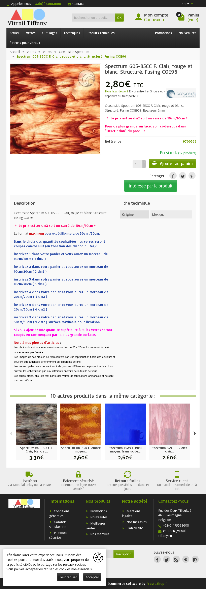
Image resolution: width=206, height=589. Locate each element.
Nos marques (99, 534)
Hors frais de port (117, 91)
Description (24, 203)
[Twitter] (166, 559)
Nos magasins (137, 522)
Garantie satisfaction (58, 524)
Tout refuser (68, 577)
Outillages (49, 33)
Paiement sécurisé (58, 535)
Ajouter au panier (176, 163)
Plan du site (135, 528)
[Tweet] (182, 175)
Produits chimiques (101, 33)
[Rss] (176, 559)
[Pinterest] (192, 175)
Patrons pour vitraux (25, 42)
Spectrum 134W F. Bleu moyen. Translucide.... (125, 449)
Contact (78, 3)
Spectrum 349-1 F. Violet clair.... (169, 449)
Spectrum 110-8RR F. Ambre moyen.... (81, 449)
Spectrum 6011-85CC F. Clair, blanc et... (36, 449)
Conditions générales (59, 513)
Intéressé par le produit (151, 186)
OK (119, 17)
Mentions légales (131, 513)
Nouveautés (187, 33)
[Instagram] (195, 559)
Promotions (163, 33)
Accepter (92, 577)
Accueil (15, 33)
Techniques (72, 33)
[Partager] (172, 175)
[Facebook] (157, 559)
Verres (31, 33)
